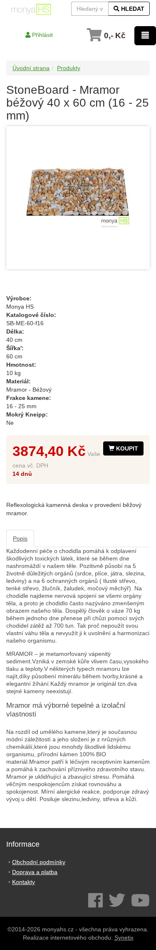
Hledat (131, 8)
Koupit (126, 448)
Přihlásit (41, 35)
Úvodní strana (31, 68)
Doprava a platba (34, 872)
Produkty (68, 68)
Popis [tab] (20, 538)
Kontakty (23, 882)
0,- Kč (114, 35)
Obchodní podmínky (38, 862)
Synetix (124, 937)
